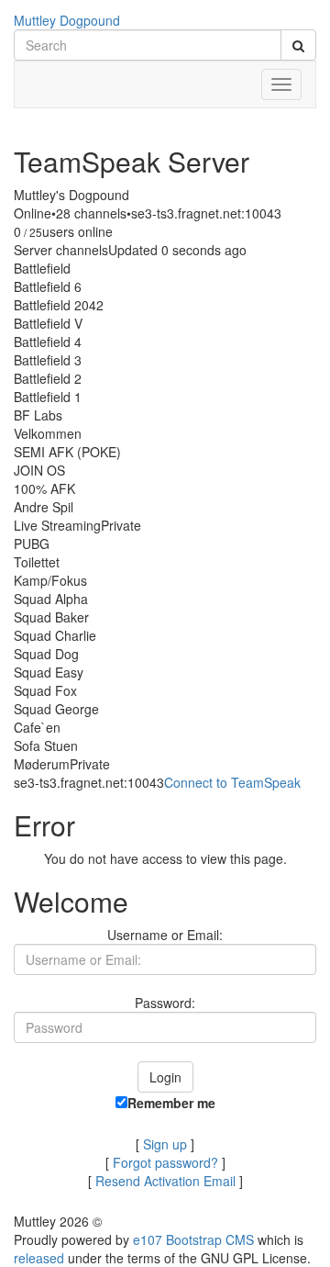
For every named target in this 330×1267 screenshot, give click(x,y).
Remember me (171, 1102)
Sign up (165, 1144)
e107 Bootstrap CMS (193, 1239)
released (39, 1258)
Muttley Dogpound (67, 20)
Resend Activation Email (165, 1181)
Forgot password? (165, 1162)
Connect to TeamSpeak (232, 782)
